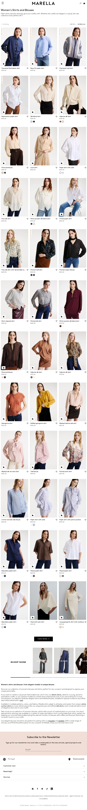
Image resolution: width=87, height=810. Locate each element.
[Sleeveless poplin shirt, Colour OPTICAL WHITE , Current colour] (2, 627)
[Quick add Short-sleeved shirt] (3, 316)
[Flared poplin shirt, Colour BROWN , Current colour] (34, 576)
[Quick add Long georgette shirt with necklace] (61, 617)
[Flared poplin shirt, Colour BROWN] (63, 576)
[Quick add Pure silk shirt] (3, 214)
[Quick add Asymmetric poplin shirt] (3, 112)
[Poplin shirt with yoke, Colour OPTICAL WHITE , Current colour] (60, 173)
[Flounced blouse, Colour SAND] (2, 377)
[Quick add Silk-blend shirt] (32, 112)
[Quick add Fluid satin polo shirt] (32, 617)
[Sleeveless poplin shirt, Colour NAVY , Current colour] (5, 576)
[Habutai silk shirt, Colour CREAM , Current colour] (63, 121)
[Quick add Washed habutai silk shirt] (61, 418)
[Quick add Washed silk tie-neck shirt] (3, 467)
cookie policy (34, 796)
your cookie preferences (48, 796)
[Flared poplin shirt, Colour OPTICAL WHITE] (31, 576)
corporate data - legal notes (67, 796)
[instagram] (33, 789)
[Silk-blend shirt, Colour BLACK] (34, 121)
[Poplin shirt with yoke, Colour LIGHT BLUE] (63, 173)
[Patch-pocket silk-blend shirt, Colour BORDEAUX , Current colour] (60, 326)
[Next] (81, 660)
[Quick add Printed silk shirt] (32, 316)
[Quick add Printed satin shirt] (61, 467)
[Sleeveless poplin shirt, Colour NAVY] (5, 627)
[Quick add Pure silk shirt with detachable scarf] (3, 265)
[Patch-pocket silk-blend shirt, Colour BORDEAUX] (31, 224)
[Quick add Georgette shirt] (3, 418)
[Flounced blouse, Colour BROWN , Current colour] (5, 377)
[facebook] (37, 789)
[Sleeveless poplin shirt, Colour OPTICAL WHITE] (2, 576)
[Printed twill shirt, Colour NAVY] (34, 275)
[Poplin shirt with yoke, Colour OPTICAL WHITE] (31, 525)
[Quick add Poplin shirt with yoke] (61, 163)
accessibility (43, 798)
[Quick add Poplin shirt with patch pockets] (61, 515)
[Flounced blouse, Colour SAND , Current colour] (2, 173)
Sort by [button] (72, 24)
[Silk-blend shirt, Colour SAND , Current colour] (31, 121)
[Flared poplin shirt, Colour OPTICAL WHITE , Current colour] (60, 576)
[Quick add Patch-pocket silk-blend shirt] (32, 214)
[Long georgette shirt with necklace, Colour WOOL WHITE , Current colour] (60, 627)
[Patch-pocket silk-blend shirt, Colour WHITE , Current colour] (34, 224)
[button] (82, 24)
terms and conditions (12, 796)
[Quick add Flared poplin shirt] (32, 566)
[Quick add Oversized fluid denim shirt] (3, 63)
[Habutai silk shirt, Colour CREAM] (34, 377)
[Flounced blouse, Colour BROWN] (5, 173)
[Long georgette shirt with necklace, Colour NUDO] (63, 627)
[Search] (80, 3)
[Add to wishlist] (27, 69)
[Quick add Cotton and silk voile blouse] (3, 515)
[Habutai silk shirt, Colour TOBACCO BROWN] (60, 121)
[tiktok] (47, 789)
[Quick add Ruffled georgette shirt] (32, 418)
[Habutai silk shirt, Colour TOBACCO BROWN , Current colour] (31, 377)
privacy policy (24, 796)
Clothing (6, 24)
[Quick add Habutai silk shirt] (61, 112)
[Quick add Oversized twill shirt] (61, 63)
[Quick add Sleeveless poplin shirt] (3, 566)
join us (80, 796)
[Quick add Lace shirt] (32, 163)
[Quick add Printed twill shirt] (32, 265)
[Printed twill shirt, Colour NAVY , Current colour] (31, 275)
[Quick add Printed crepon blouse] (61, 265)
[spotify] (42, 789)
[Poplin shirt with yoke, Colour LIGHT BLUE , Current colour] (34, 525)
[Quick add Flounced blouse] (3, 163)
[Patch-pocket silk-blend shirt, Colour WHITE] (63, 326)
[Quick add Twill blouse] (32, 467)
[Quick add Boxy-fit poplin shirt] (32, 63)
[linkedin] (52, 789)
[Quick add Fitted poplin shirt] (61, 214)
